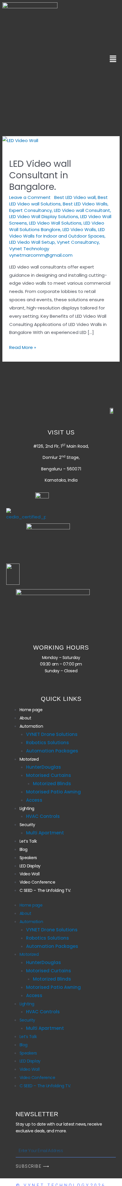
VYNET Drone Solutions (52, 734)
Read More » (22, 346)
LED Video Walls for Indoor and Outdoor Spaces (57, 232)
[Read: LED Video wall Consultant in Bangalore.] (20, 140)
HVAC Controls (43, 816)
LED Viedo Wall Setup (32, 242)
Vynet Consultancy (78, 242)
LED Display (30, 866)
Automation (31, 726)
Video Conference (37, 882)
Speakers (28, 858)
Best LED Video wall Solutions (58, 200)
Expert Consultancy (30, 210)
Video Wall (30, 874)
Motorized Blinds (52, 783)
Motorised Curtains (48, 775)
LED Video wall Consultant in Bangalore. (40, 175)
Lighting (27, 808)
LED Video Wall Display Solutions (43, 216)
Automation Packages (52, 751)
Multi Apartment (45, 833)
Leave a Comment (30, 197)
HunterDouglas (43, 767)
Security (27, 825)
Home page (31, 710)
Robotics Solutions (47, 742)
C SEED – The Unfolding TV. (45, 890)
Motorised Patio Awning (53, 792)
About (25, 718)
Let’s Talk (28, 841)
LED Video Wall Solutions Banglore (56, 226)
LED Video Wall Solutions (55, 223)
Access (34, 800)
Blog (24, 849)
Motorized (29, 759)
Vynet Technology (29, 249)
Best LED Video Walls (85, 204)
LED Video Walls (79, 229)
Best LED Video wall (75, 197)
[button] (113, 59)
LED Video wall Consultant (82, 210)
